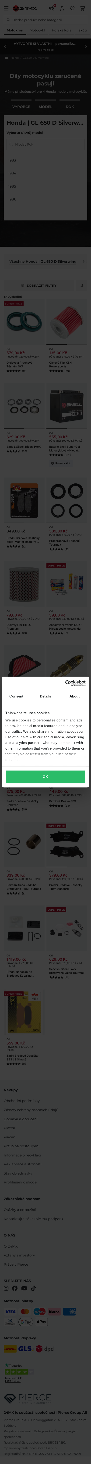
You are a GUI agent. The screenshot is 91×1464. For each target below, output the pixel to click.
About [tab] (75, 696)
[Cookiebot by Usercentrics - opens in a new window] (65, 683)
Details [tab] (45, 696)
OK (45, 777)
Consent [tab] (16, 696)
